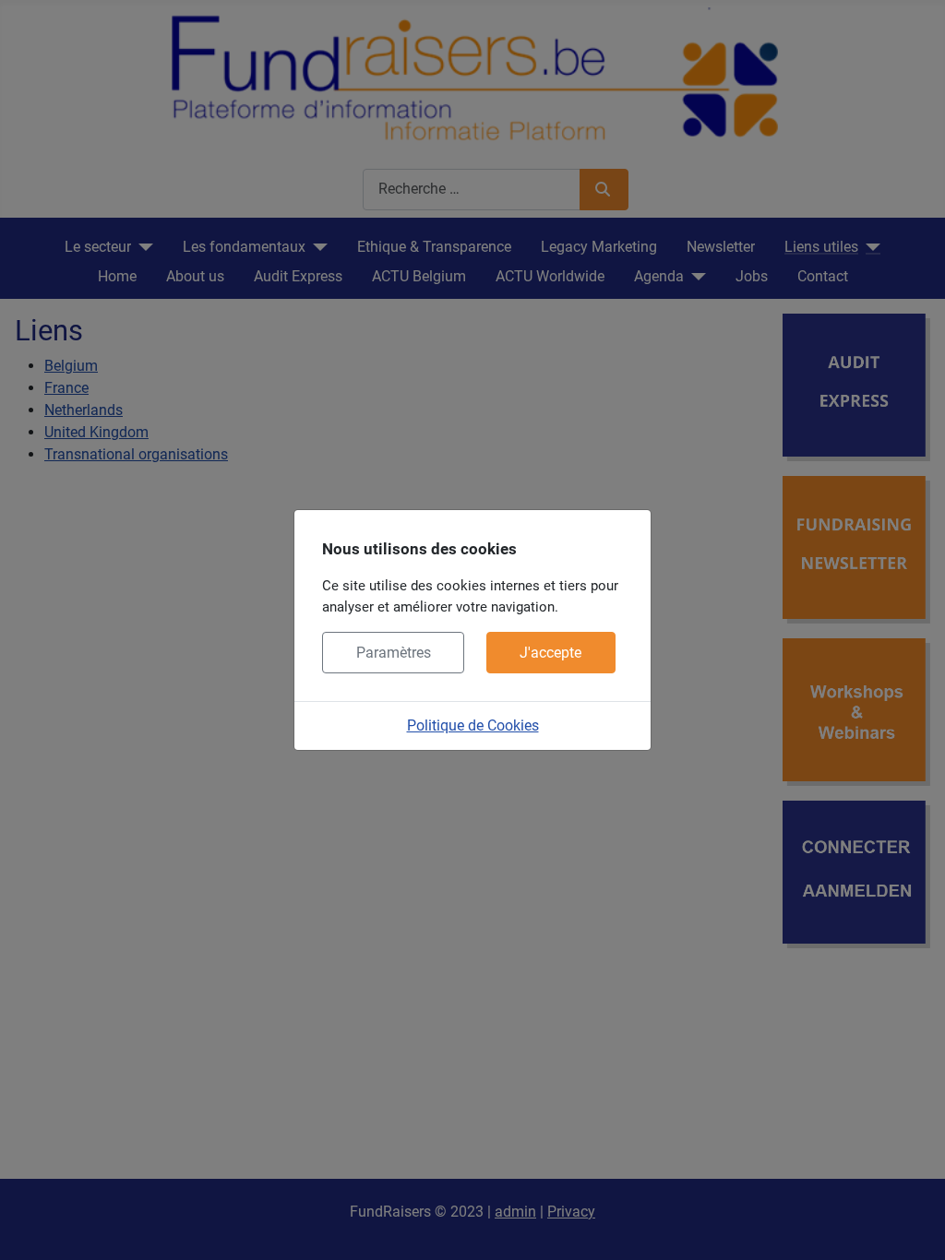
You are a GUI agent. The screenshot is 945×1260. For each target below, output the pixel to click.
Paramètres (393, 652)
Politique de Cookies (473, 725)
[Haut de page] (912, 1226)
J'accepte (550, 652)
